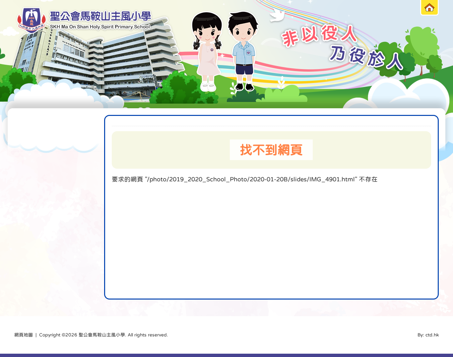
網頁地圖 (23, 334)
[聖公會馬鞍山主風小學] (84, 21)
